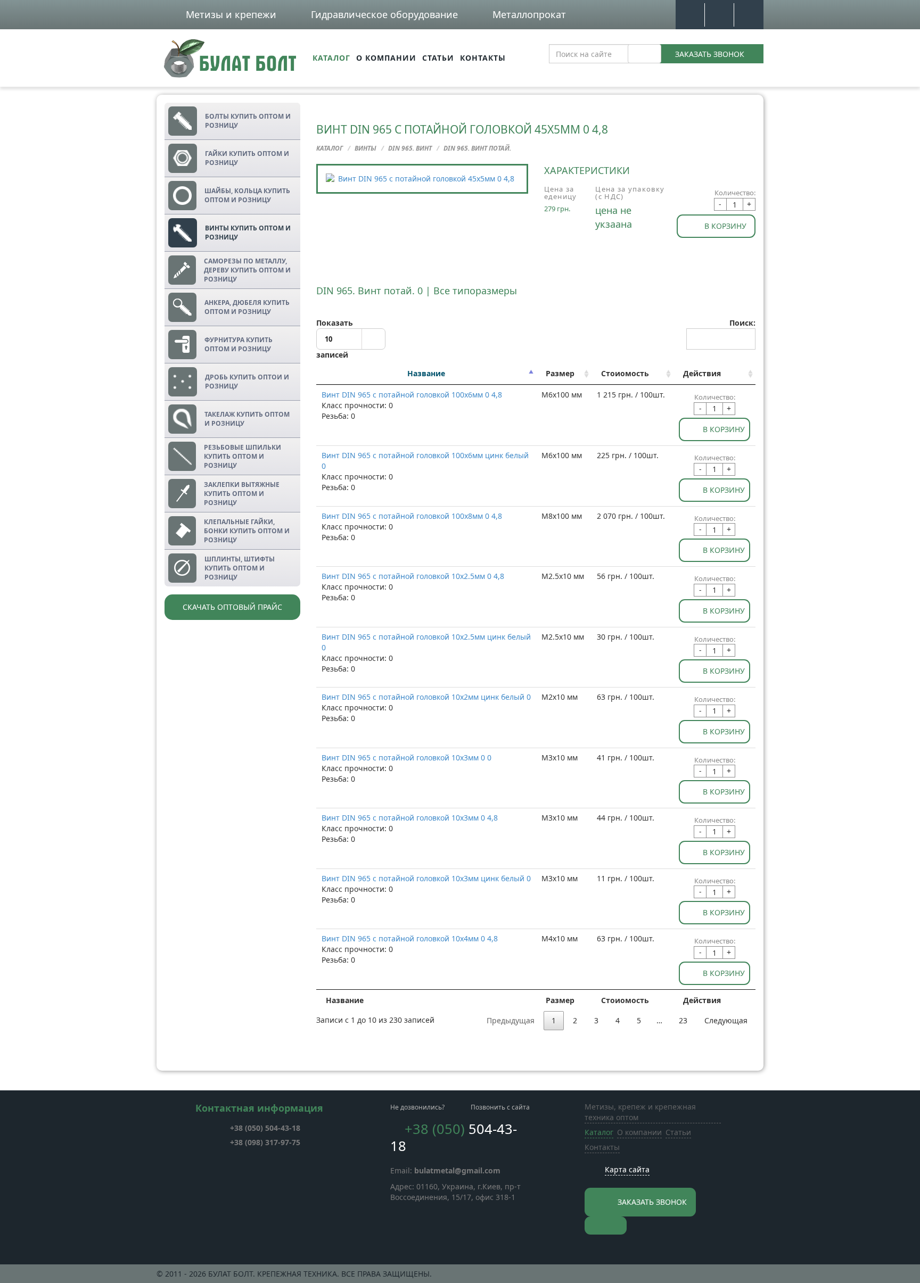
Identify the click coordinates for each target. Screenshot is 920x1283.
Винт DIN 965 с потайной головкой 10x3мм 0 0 (406, 757)
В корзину (725, 226)
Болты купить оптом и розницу (248, 121)
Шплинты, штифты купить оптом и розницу (239, 568)
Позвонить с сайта (500, 1107)
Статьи (438, 58)
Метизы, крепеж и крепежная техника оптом (640, 1112)
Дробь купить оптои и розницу (247, 382)
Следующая (726, 1020)
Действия (702, 373)
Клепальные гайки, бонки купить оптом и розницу (247, 530)
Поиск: (742, 323)
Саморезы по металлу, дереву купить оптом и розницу (247, 270)
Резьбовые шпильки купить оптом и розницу (242, 456)
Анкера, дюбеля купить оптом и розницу (247, 307)
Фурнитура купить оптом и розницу (238, 344)
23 (683, 1020)
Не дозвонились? (417, 1107)
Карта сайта (627, 1169)
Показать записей (334, 339)
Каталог (331, 58)
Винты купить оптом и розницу (248, 233)
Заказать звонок (709, 54)
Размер (560, 373)
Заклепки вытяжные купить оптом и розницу (242, 493)
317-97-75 (265, 1142)
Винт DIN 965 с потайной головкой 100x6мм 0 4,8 (412, 395)
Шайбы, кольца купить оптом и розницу (247, 195)
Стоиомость (625, 373)
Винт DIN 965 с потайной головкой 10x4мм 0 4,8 (410, 938)
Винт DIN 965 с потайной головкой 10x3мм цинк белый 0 (426, 878)
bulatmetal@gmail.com (457, 1170)
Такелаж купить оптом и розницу (247, 419)
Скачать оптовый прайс (232, 607)
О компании (386, 58)
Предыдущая (511, 1020)
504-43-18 (265, 1128)
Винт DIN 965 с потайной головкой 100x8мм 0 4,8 (412, 516)
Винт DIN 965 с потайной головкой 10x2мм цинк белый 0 (426, 697)
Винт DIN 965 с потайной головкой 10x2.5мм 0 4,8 (413, 576)
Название (426, 373)
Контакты (483, 58)
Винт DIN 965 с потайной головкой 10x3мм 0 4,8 (410, 818)
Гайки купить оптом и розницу (247, 158)
